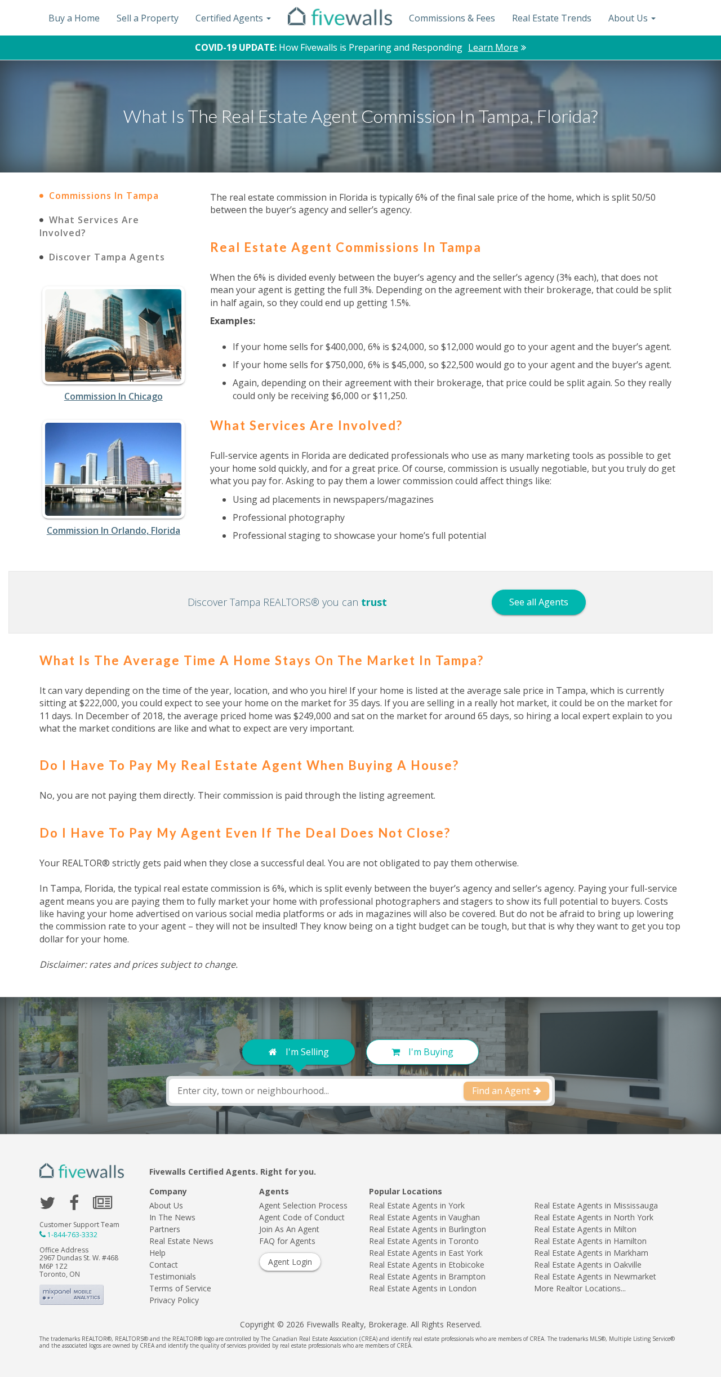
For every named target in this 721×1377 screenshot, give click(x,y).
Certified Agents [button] (230, 18)
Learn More (493, 47)
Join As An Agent (289, 1229)
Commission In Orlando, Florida (113, 530)
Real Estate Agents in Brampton (427, 1276)
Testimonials (172, 1276)
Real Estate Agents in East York (426, 1252)
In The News (172, 1217)
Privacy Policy (174, 1300)
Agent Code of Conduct (302, 1217)
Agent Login (290, 1261)
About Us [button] (629, 18)
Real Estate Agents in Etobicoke (426, 1264)
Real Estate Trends (551, 18)
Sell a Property (148, 18)
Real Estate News (181, 1241)
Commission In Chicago (113, 396)
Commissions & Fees (452, 18)
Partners (164, 1229)
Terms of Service (180, 1288)
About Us (166, 1205)
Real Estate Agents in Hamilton (590, 1241)
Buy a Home (74, 18)
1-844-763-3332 (72, 1234)
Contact (163, 1264)
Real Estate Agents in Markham (591, 1252)
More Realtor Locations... (580, 1288)
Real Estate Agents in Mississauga (596, 1205)
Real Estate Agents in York (417, 1205)
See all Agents (538, 602)
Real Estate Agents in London (423, 1288)
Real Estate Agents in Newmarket (595, 1276)
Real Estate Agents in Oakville (588, 1264)
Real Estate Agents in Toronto (424, 1241)
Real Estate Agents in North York (593, 1217)
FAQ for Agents (287, 1241)
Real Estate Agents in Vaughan (424, 1217)
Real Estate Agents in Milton (585, 1229)
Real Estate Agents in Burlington (427, 1229)
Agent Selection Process (303, 1205)
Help (157, 1252)
